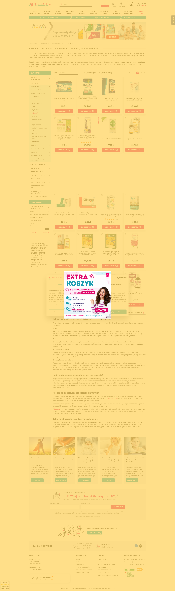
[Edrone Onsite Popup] (87, 295)
